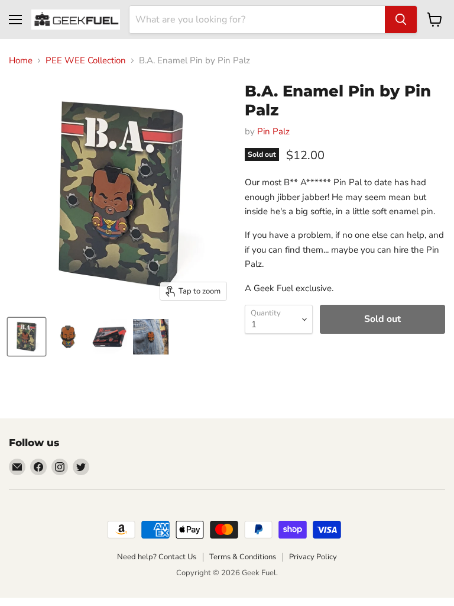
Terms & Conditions (242, 557)
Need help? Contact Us (156, 557)
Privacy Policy (313, 557)
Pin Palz (273, 131)
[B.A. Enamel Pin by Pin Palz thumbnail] (27, 337)
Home (21, 61)
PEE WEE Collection (86, 61)
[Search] (401, 19)
